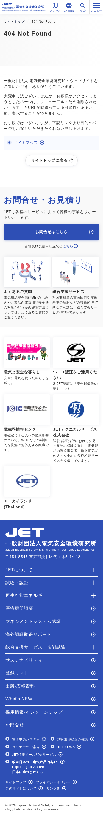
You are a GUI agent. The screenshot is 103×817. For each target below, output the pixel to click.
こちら (68, 246)
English (69, 10)
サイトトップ (14, 22)
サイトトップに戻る (49, 160)
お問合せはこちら (51, 231)
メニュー (96, 10)
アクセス (55, 10)
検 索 (82, 10)
